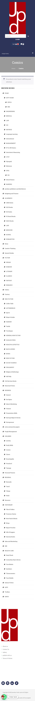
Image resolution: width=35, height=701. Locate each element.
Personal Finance (10, 473)
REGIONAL (8, 477)
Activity (8, 441)
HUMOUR (9, 267)
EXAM (7, 93)
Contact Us (6, 649)
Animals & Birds (11, 340)
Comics (8, 450)
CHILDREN (8, 436)
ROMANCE (9, 285)
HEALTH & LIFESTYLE (12, 344)
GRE (6, 546)
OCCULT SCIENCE (11, 363)
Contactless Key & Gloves (13, 560)
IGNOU (7, 596)
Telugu (8, 491)
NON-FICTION (9, 299)
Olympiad (9, 161)
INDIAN (8, 262)
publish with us (7, 655)
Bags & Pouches (10, 527)
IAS (7, 125)
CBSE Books (9, 203)
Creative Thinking (10, 248)
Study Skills (9, 445)
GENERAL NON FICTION (13, 335)
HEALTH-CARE (9, 551)
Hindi (7, 495)
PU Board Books (11, 216)
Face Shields (9, 578)
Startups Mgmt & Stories (13, 418)
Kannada (8, 482)
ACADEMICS (8, 198)
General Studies (9, 253)
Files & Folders (10, 509)
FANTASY (9, 280)
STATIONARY (9, 505)
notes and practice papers (12, 427)
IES (8, 175)
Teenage (8, 468)
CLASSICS (9, 276)
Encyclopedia (10, 459)
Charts (8, 454)
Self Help (8, 376)
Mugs (8, 523)
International (10, 139)
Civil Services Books (10, 381)
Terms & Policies (7, 658)
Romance (7, 500)
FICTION (7, 258)
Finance (8, 408)
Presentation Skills (11, 413)
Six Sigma (9, 399)
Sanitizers (9, 569)
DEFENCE (9, 129)
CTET (8, 157)
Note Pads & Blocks (11, 518)
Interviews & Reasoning (13, 152)
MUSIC (8, 354)
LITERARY (9, 271)
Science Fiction (9, 582)
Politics (7, 290)
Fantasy (7, 294)
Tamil (8, 486)
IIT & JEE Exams (11, 148)
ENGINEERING (10, 111)
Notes (6, 244)
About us (5, 646)
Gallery (5, 652)
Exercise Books (10, 537)
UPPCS (9, 102)
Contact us (17, 47)
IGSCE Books (10, 221)
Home (13, 68)
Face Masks (9, 564)
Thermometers (10, 573)
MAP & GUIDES (10, 349)
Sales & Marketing (11, 404)
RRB (8, 107)
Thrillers (7, 592)
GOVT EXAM (10, 98)
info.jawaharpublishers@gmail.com (16, 679)
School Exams (10, 180)
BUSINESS (8, 390)
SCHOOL (8, 234)
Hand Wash (9, 555)
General (8, 395)
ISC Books (9, 212)
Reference (9, 166)
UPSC (7, 170)
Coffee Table (9, 303)
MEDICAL (9, 116)
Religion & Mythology (12, 372)
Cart (13, 44)
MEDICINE (9, 230)
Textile (8, 326)
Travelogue (9, 331)
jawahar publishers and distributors (15, 189)
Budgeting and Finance (11, 193)
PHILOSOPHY (10, 367)
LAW (7, 120)
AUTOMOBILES (10, 308)
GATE (6, 587)
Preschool (9, 463)
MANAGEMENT (11, 143)
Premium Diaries (11, 514)
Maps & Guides (10, 317)
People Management (11, 431)
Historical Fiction (10, 386)
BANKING (9, 184)
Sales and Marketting (11, 541)
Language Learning (12, 134)
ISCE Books (9, 207)
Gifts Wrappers (10, 532)
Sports (8, 313)
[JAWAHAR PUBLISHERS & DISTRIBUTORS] (17, 18)
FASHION (9, 322)
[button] (4, 697)
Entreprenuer (10, 422)
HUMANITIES (10, 239)
